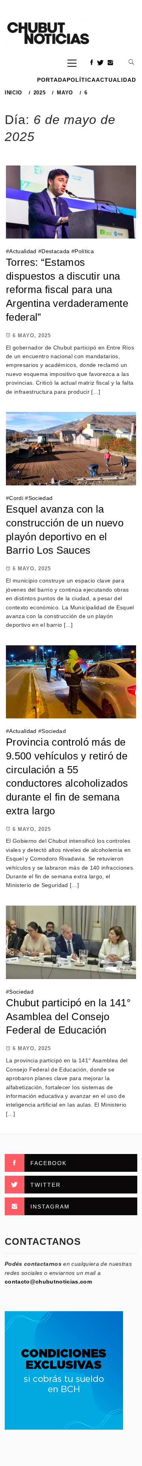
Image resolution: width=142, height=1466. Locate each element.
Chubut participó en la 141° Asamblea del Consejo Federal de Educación (68, 1016)
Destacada (55, 251)
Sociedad (40, 498)
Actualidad (116, 80)
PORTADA (52, 80)
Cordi (16, 498)
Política (81, 80)
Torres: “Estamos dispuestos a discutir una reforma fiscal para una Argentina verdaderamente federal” (67, 289)
